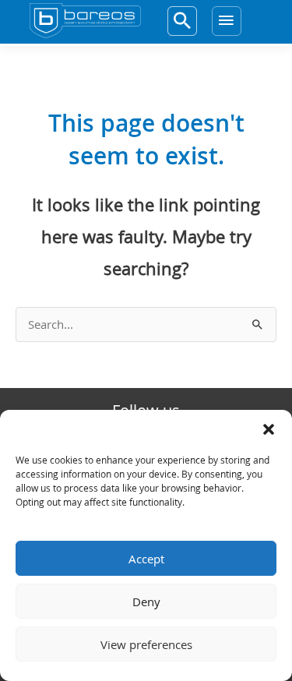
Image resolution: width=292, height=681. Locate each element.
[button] (268, 429)
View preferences (146, 644)
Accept (146, 558)
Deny (146, 601)
